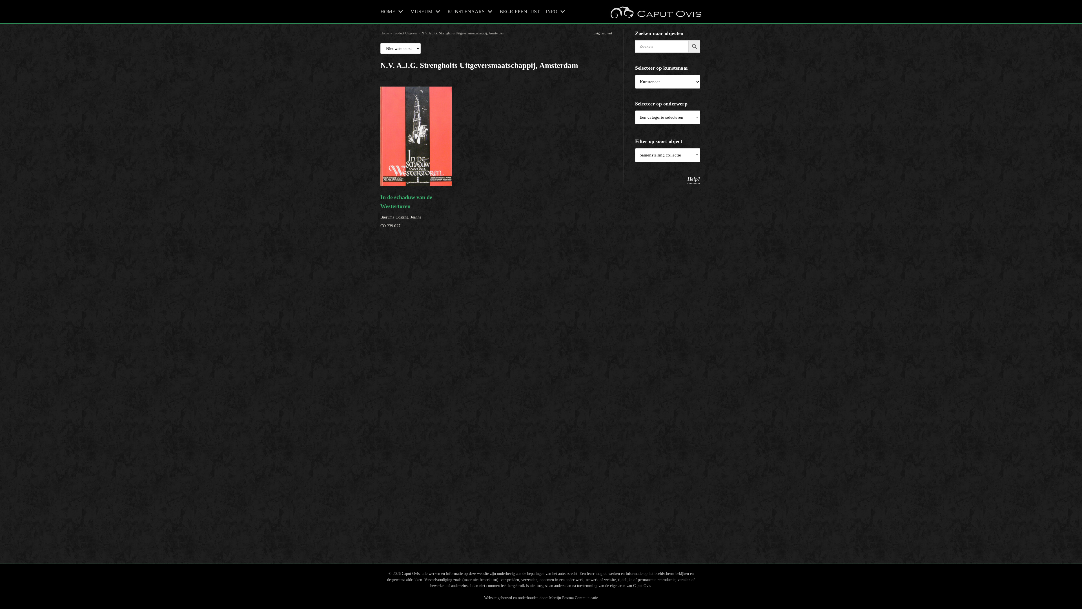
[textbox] (668, 117)
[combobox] (667, 117)
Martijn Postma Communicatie (573, 597)
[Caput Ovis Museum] (655, 11)
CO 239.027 (406, 211)
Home (384, 33)
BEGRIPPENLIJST (520, 11)
